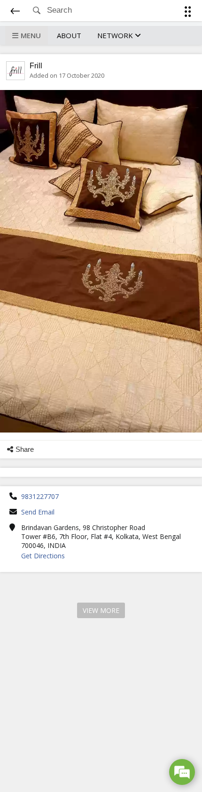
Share (25, 449)
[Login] (186, 13)
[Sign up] (189, 13)
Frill (36, 66)
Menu (31, 35)
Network (116, 35)
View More (101, 610)
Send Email (37, 511)
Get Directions (43, 555)
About (69, 35)
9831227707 (40, 496)
